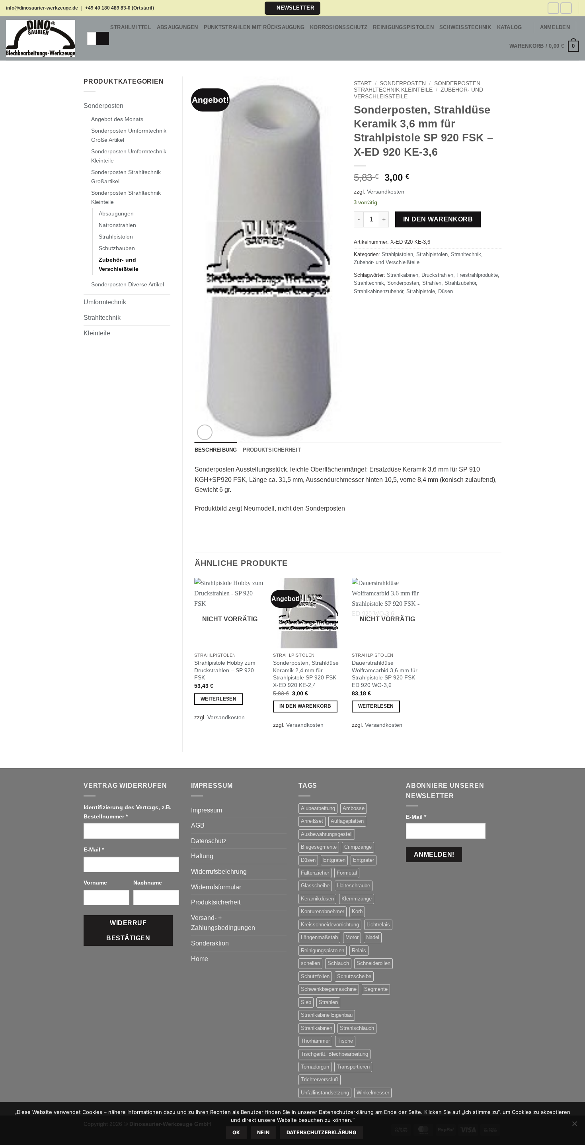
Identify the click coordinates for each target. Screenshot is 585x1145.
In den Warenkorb (438, 219)
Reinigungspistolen (403, 27)
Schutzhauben (117, 248)
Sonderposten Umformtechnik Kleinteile (128, 156)
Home (199, 958)
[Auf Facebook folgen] (553, 8)
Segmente (376, 989)
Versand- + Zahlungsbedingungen (223, 923)
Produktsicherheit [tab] (272, 450)
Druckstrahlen (437, 275)
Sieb (306, 1002)
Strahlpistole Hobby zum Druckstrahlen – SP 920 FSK (224, 670)
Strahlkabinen (402, 275)
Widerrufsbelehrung (219, 871)
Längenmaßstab (319, 937)
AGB (198, 825)
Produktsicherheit (215, 902)
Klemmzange (356, 899)
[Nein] (574, 1126)
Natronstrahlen (117, 225)
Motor (352, 937)
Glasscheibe (315, 886)
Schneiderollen (373, 963)
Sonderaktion (210, 943)
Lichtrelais (378, 925)
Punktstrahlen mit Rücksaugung (254, 27)
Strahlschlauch (357, 1028)
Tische (345, 1041)
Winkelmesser (373, 1093)
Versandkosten (385, 191)
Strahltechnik (102, 317)
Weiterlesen (218, 699)
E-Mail (94, 849)
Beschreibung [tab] (216, 450)
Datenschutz (208, 841)
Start (363, 83)
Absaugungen (177, 27)
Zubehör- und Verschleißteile (118, 264)
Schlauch (338, 963)
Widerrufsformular (216, 887)
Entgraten (334, 860)
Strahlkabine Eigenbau (327, 1015)
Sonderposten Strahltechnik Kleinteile (126, 197)
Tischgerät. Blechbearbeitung (334, 1054)
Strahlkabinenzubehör (378, 291)
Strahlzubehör (460, 283)
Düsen (445, 291)
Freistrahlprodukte (477, 275)
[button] (292, 8)
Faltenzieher (315, 873)
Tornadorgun (315, 1067)
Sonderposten (103, 105)
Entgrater (363, 860)
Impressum (206, 810)
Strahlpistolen (116, 236)
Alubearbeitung (318, 808)
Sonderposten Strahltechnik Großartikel (126, 176)
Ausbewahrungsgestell (327, 834)
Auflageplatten (347, 821)
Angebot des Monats (117, 119)
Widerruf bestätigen (128, 930)
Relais (359, 950)
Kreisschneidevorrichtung (330, 925)
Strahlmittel (130, 27)
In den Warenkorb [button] (305, 706)
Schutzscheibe (354, 976)
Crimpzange (358, 847)
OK (236, 1132)
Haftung (202, 856)
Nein (263, 1132)
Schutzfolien (315, 976)
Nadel (372, 937)
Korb (357, 911)
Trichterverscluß (319, 1079)
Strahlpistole (420, 291)
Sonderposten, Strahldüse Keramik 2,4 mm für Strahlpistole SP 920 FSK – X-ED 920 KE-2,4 (307, 674)
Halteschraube (353, 886)
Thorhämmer (315, 1041)
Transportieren (353, 1067)
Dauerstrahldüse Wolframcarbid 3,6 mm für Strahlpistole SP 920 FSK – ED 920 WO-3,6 (386, 674)
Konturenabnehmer (322, 911)
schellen (310, 963)
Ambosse (354, 808)
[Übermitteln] (102, 38)
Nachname (148, 882)
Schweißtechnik (465, 27)
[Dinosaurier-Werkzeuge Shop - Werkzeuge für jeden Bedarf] (40, 38)
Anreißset (312, 821)
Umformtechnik (105, 302)
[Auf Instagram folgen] (566, 8)
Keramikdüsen (317, 899)
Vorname (96, 882)
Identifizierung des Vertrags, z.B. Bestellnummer (128, 812)
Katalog (509, 27)
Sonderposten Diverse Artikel (127, 284)
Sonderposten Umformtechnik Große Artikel (128, 135)
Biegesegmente (319, 847)
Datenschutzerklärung (322, 1132)
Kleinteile (97, 333)
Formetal (347, 873)
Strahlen (431, 283)
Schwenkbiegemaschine (329, 989)
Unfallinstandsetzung (325, 1093)
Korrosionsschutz (338, 27)
